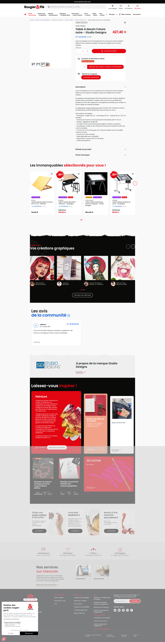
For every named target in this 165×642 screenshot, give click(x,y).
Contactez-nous (59, 601)
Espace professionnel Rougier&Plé (101, 611)
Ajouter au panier (110, 51)
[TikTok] (131, 610)
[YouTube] (119, 610)
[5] (86, 37)
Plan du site (136, 635)
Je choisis (39, 531)
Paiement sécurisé (124, 635)
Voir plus (78, 47)
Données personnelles (110, 635)
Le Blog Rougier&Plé (80, 610)
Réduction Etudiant (80, 601)
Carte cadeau (59, 598)
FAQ (55, 604)
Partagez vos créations (82, 295)
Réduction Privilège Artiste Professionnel (101, 603)
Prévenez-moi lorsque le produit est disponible (105, 67)
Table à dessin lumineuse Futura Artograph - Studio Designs (94, 203)
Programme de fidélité (81, 607)
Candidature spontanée (102, 618)
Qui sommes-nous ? (100, 621)
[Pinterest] (123, 610)
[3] (82, 37)
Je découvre (111, 531)
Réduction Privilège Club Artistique (102, 598)
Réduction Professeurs (101, 607)
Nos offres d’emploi (101, 629)
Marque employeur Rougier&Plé (100, 625)
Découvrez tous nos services (46, 584)
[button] (128, 7)
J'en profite (75, 531)
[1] (79, 37)
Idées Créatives (79, 613)
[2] (81, 37)
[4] (84, 37)
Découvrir (115, 450)
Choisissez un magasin (91, 77)
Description (80, 87)
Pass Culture (78, 604)
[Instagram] (127, 610)
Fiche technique (82, 155)
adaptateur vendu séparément (88, 108)
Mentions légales (29, 635)
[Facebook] (115, 610)
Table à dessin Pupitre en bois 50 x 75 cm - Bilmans (41, 203)
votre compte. (103, 1)
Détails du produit (83, 149)
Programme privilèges (81, 598)
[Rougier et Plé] (31, 601)
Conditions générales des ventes (93, 635)
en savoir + (80, 372)
